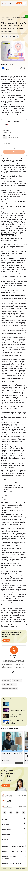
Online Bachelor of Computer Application (13, 863)
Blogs (7, 17)
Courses (5, 141)
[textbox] (7, 143)
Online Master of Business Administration (13, 846)
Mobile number (6, 135)
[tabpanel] (12, 747)
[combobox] (5, 137)
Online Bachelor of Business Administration (10, 857)
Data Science (6, 43)
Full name (5, 124)
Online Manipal (5, 571)
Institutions (5, 824)
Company (5, 819)
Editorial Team (11, 31)
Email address (6, 130)
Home (2, 17)
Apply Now (19, 3)
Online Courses (6, 829)
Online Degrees (6, 834)
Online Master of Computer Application (13, 851)
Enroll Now (6, 640)
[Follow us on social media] (2, 36)
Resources (5, 839)
